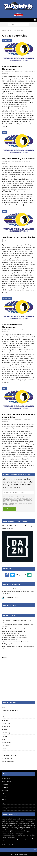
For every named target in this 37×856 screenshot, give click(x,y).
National (4, 736)
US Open (4, 749)
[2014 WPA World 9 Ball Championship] (18, 309)
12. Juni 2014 (6, 330)
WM (3, 752)
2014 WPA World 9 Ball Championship (12, 325)
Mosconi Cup (6, 733)
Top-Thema (5, 746)
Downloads (5, 791)
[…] (6, 126)
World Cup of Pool (7, 758)
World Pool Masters (8, 762)
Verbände (4, 809)
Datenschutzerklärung (8, 503)
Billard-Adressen (6, 781)
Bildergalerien (6, 778)
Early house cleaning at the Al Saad (18, 158)
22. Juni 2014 (6, 161)
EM (3, 717)
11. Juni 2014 (6, 419)
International (6, 726)
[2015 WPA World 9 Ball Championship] (18, 51)
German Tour (6, 723)
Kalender (4, 800)
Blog (3, 707)
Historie (4, 797)
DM (3, 713)
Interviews (5, 730)
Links (3, 806)
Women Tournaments (9, 755)
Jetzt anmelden (10, 509)
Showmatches (6, 742)
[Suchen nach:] (18, 24)
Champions (5, 784)
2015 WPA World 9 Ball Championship (12, 67)
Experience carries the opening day (18, 237)
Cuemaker (5, 788)
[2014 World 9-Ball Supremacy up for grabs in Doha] (18, 399)
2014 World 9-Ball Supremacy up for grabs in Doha (18, 415)
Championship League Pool (10, 710)
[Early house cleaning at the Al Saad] (18, 143)
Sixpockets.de (20, 72)
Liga (3, 803)
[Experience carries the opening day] (18, 222)
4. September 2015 (8, 72)
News (3, 739)
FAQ (3, 794)
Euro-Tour (5, 720)
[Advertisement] (18, 677)
